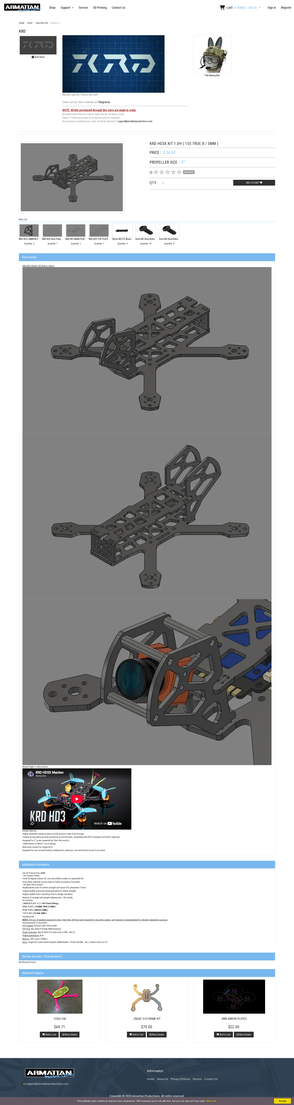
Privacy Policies (180, 1079)
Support (66, 7)
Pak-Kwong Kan (212, 75)
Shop (52, 7)
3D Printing (100, 7)
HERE (43, 873)
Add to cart (253, 182)
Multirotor (42, 23)
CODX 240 (60, 1018)
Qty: (153, 182)
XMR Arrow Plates (234, 1018)
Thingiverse (104, 102)
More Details (70, 1034)
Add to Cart (50, 1034)
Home (21, 23)
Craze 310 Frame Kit (147, 1018)
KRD (22, 31)
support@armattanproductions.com (135, 121)
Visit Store (39, 57)
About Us (162, 1079)
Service (83, 7)
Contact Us (118, 7)
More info (211, 1101)
